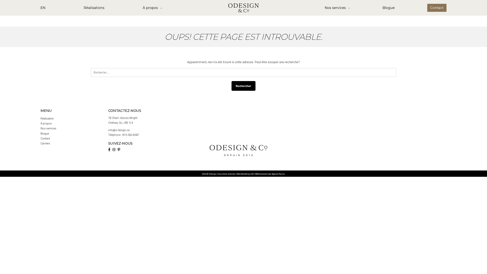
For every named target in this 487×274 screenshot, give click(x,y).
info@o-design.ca (119, 130)
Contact (437, 8)
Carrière (45, 143)
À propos (150, 8)
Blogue (389, 8)
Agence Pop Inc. (278, 174)
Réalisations (94, 8)
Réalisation (47, 118)
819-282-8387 (130, 134)
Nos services (335, 8)
